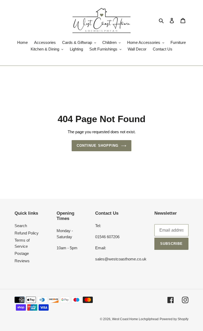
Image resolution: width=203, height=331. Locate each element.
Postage (22, 253)
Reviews (22, 261)
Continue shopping (97, 146)
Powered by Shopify (174, 319)
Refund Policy (27, 233)
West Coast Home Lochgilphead (135, 319)
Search (21, 225)
